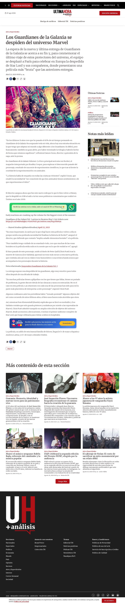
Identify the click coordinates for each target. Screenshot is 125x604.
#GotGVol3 (32, 221)
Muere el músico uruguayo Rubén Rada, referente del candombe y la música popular (23, 456)
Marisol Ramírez (27, 423)
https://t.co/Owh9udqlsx (16, 221)
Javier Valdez (103, 471)
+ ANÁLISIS (66, 5)
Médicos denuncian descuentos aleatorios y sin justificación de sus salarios (103, 168)
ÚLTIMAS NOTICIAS (22, 5)
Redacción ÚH (105, 106)
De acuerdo (109, 601)
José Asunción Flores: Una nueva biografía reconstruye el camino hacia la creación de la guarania (60, 400)
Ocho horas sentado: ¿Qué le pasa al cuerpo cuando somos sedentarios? (103, 194)
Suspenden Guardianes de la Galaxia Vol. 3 (39, 266)
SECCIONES (52, 5)
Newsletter (67, 323)
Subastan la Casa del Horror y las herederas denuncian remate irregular (105, 160)
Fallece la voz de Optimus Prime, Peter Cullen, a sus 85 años (98, 101)
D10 (74, 5)
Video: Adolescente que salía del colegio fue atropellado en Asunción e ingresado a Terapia (105, 185)
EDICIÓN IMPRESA (110, 13)
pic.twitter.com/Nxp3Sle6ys (49, 221)
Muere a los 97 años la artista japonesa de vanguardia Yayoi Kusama (98, 400)
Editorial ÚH (63, 21)
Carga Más (62, 481)
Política (90, 113)
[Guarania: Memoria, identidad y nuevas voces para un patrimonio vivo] (24, 383)
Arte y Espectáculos (12, 32)
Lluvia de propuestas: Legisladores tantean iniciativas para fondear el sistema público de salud (97, 117)
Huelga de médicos (48, 21)
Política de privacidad (21, 601)
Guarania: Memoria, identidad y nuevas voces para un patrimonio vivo (22, 400)
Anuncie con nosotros (44, 539)
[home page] (62, 13)
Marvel (9, 349)
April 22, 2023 (44, 227)
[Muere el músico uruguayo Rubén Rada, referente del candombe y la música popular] (24, 438)
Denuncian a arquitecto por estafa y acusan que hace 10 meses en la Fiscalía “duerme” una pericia (105, 176)
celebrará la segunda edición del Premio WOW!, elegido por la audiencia (61, 456)
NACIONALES (41, 5)
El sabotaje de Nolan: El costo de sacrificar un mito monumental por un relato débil (101, 456)
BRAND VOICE (109, 5)
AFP (101, 414)
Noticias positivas (77, 21)
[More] (58, 5)
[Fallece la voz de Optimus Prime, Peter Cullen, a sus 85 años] (114, 99)
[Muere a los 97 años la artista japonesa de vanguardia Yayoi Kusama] (101, 383)
